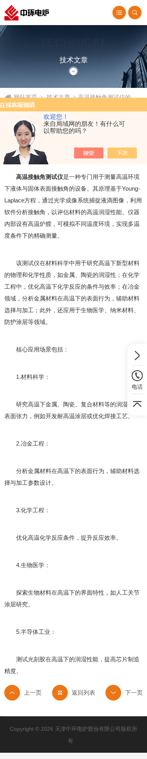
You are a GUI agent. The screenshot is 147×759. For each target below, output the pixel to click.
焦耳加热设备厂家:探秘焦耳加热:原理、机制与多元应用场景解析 (23, 693)
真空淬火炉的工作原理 (124, 693)
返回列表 (83, 692)
